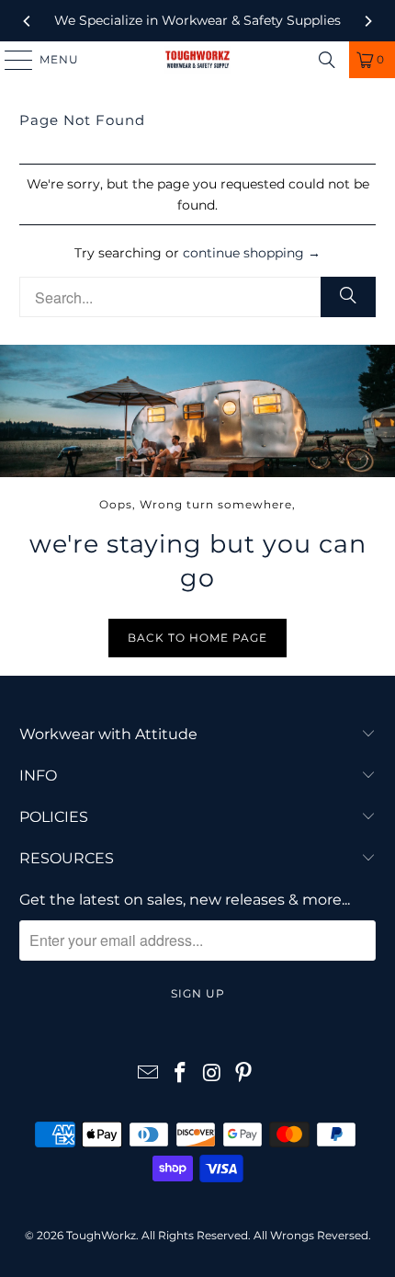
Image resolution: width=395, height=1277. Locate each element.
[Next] (367, 21)
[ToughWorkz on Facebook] (181, 1074)
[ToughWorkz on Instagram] (213, 1074)
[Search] (327, 59)
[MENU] (10, 59)
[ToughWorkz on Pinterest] (244, 1074)
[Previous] (27, 21)
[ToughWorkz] (198, 59)
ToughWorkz (101, 1235)
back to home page (197, 637)
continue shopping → (252, 253)
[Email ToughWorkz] (149, 1074)
